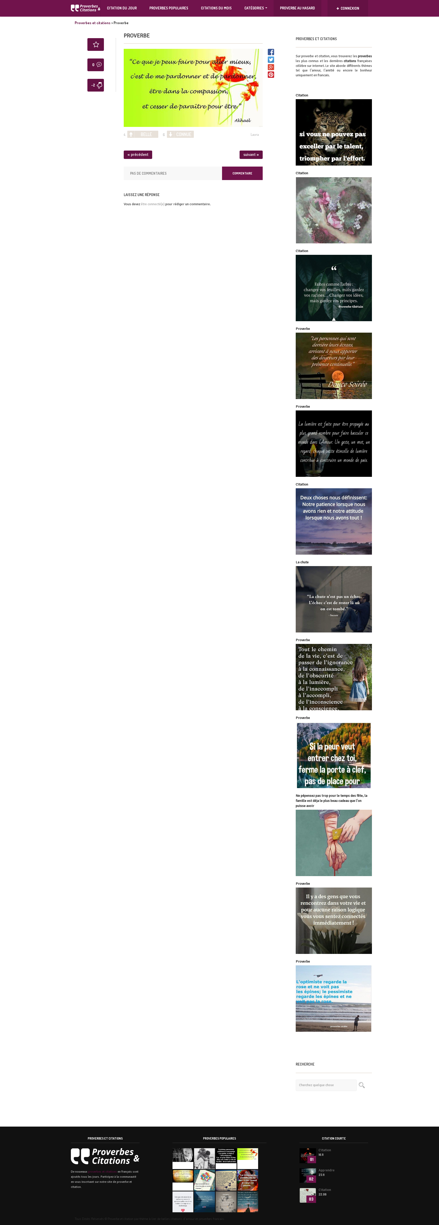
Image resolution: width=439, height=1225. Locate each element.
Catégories (254, 8)
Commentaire (242, 173)
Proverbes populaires (168, 8)
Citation (325, 1150)
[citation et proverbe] (86, 8)
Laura (255, 134)
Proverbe (137, 35)
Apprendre (327, 1170)
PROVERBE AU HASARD (297, 8)
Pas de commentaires (148, 173)
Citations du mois (216, 8)
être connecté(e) (153, 204)
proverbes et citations (102, 1172)
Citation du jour (122, 8)
